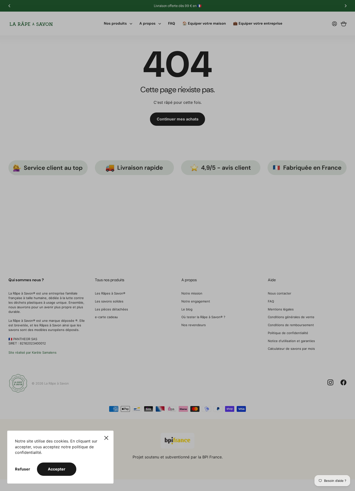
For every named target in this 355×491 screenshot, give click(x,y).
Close (106, 438)
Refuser (22, 469)
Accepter (56, 469)
